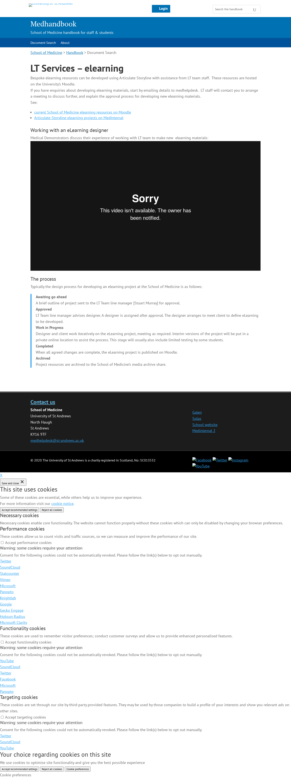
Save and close (11, 483)
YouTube (7, 660)
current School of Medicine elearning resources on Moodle (82, 112)
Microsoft (8, 585)
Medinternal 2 (203, 430)
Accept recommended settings (19, 510)
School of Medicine (46, 52)
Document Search (43, 43)
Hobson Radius (12, 616)
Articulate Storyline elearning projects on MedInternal (78, 117)
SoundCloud (10, 567)
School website (205, 424)
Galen (197, 412)
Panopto (7, 591)
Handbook (74, 52)
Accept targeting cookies (25, 717)
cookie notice (62, 503)
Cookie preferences (77, 769)
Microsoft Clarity (13, 622)
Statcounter (9, 573)
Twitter (5, 561)
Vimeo (5, 579)
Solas (196, 418)
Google (6, 604)
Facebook (8, 679)
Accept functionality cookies (28, 642)
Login (163, 8)
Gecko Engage (11, 610)
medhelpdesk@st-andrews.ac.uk (57, 440)
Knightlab (8, 598)
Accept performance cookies (28, 542)
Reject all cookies (52, 510)
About (65, 43)
